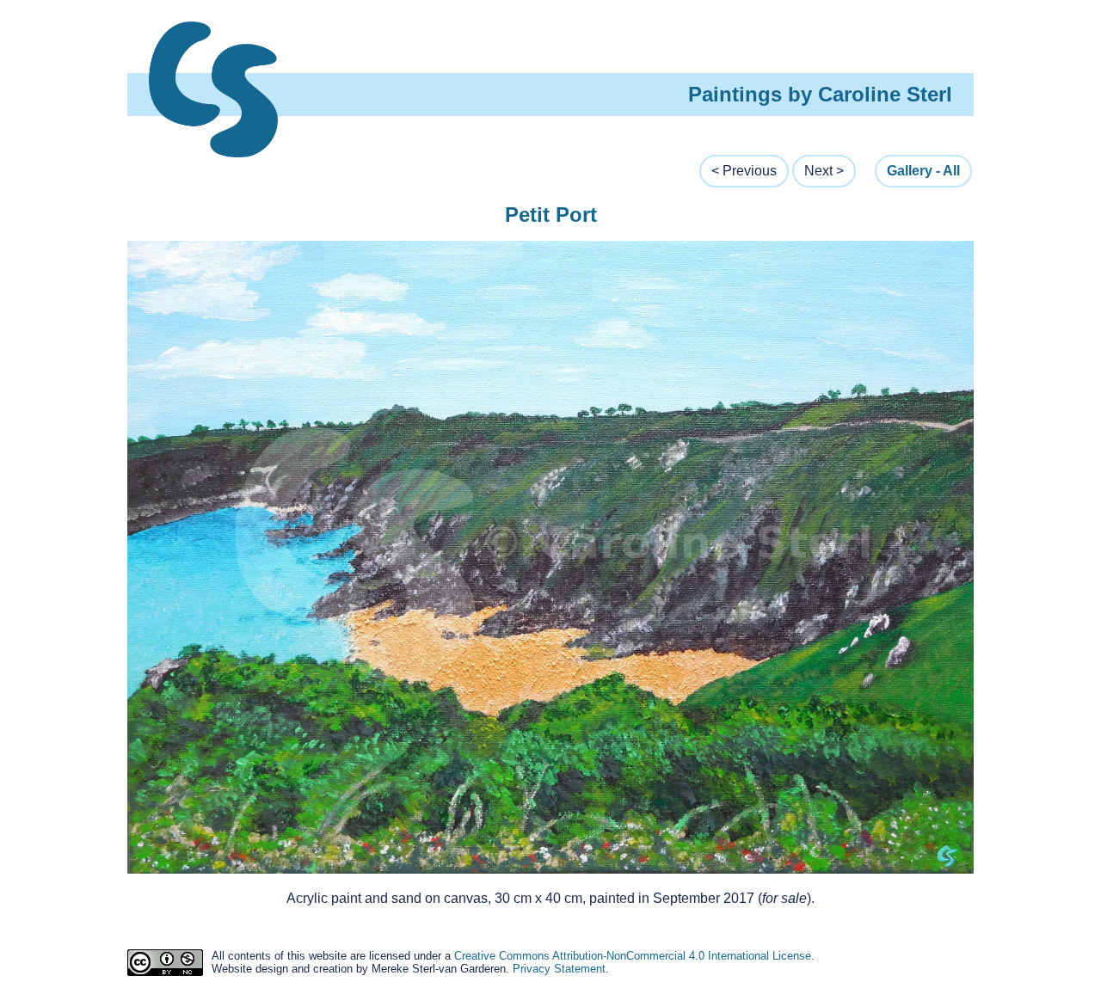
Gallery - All (923, 170)
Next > (824, 170)
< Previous (744, 170)
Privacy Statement (559, 968)
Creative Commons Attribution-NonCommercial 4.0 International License (632, 955)
